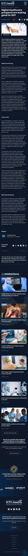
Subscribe (14, 527)
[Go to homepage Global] (7, 4)
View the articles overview (10, 433)
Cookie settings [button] (14, 548)
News (4, 7)
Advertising (14, 537)
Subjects (14, 539)
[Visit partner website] (7, 488)
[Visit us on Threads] (8, 509)
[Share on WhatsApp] (26, 245)
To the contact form (14, 453)
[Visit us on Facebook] (14, 509)
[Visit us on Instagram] (19, 509)
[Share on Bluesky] (24, 19)
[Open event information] (24, 552)
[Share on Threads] (19, 19)
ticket (9, 262)
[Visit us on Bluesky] (11, 509)
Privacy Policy (14, 542)
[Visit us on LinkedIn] (16, 509)
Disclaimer (14, 544)
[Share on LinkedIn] (23, 245)
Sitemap (14, 546)
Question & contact (14, 535)
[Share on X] (22, 19)
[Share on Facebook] (27, 19)
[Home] (1, 7)
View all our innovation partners (14, 479)
